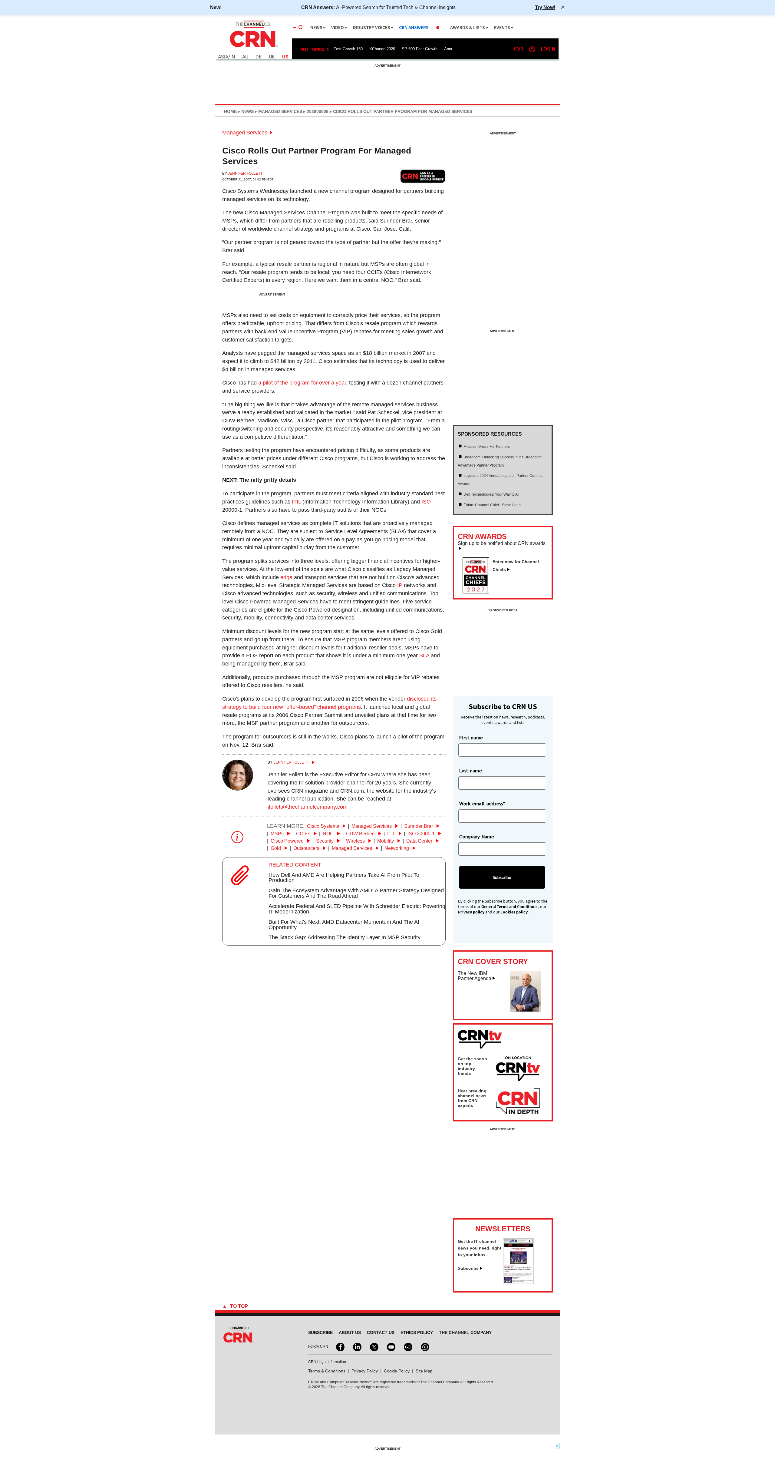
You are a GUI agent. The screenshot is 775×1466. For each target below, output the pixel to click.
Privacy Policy (364, 1371)
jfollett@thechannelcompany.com (308, 807)
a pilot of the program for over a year (302, 383)
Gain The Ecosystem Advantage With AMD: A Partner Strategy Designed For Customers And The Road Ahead (356, 893)
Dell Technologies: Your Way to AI (491, 494)
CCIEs (304, 833)
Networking (397, 848)
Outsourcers (307, 848)
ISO (426, 502)
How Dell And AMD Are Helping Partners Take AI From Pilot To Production (344, 877)
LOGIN (548, 49)
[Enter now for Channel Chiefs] (478, 591)
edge (286, 577)
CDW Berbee (361, 833)
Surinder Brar (419, 826)
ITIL (296, 502)
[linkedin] (356, 1346)
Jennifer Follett (245, 173)
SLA (424, 655)
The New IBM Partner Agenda (474, 976)
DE (259, 57)
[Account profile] (532, 49)
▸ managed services (278, 111)
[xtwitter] (373, 1346)
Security (325, 841)
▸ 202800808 (315, 111)
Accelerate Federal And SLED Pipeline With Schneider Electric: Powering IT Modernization (357, 909)
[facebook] (339, 1346)
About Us (350, 1332)
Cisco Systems (323, 826)
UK (272, 57)
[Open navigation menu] (298, 27)
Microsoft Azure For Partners (486, 446)
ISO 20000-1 (421, 833)
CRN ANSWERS (414, 27)
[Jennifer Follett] (237, 789)
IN (232, 57)
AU (245, 57)
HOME (230, 111)
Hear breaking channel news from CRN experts (472, 1098)
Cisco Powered (288, 841)
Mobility (386, 841)
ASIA (223, 57)
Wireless (356, 841)
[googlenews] (407, 1346)
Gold (276, 848)
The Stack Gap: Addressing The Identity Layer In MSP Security (344, 937)
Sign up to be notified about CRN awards (502, 543)
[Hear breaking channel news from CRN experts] (518, 1101)
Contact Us (380, 1332)
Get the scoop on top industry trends (472, 1066)
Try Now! (545, 7)
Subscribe (468, 1268)
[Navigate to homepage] (253, 48)
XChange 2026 (382, 49)
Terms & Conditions (326, 1371)
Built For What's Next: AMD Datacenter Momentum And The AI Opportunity (344, 924)
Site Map (424, 1371)
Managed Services (244, 133)
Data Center (420, 841)
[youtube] (390, 1346)
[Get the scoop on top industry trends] (518, 1069)
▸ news (245, 111)
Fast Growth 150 (348, 49)
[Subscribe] (518, 1282)
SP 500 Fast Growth (419, 49)
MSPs (278, 833)
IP (399, 585)
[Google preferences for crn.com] (423, 176)
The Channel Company (465, 1332)
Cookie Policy (397, 1371)
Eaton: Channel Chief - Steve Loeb (492, 505)
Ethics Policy (417, 1332)
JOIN (518, 49)
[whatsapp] (424, 1346)
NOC (329, 833)
